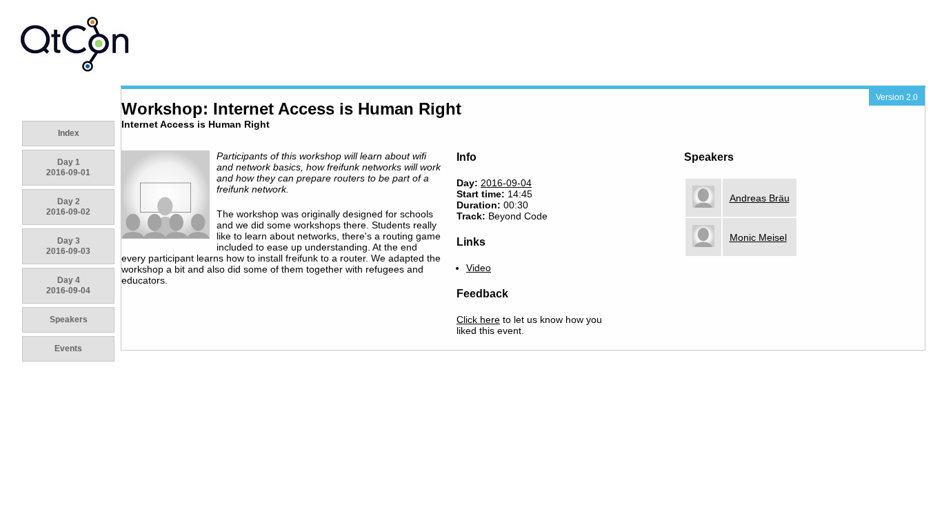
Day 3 (68, 246)
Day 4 (68, 285)
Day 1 (68, 167)
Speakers (69, 319)
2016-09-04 (506, 182)
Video (478, 267)
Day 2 (68, 207)
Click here (478, 319)
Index (68, 133)
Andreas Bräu (760, 198)
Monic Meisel (758, 237)
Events (68, 348)
